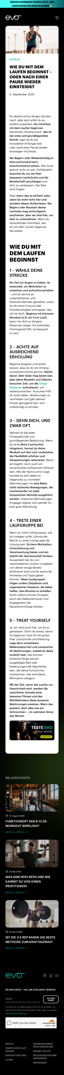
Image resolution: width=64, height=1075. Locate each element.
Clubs (9, 1059)
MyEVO (9, 1043)
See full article (14, 832)
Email (8, 999)
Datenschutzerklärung (15, 1013)
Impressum (39, 1062)
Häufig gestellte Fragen (15, 1049)
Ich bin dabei (51, 999)
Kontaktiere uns (15, 1055)
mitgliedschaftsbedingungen (45, 1057)
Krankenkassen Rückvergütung (43, 1045)
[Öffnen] (56, 17)
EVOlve (15, 59)
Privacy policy (42, 1051)
